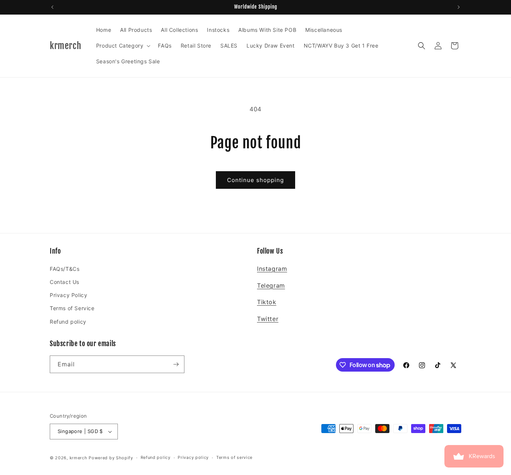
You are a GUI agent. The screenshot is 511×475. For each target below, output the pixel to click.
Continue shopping (255, 180)
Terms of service (234, 457)
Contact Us (64, 282)
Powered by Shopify (111, 457)
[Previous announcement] (52, 7)
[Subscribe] (176, 364)
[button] (123, 46)
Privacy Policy (68, 295)
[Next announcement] (458, 7)
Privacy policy (193, 457)
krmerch (79, 457)
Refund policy (68, 321)
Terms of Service (72, 308)
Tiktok (266, 302)
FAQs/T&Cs (64, 269)
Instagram (272, 268)
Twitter (267, 319)
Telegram (271, 285)
